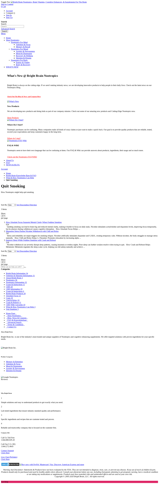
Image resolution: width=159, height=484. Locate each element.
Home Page (11, 313)
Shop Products (13, 118)
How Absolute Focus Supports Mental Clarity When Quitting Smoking (34, 222)
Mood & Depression (14, 366)
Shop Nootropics (14, 316)
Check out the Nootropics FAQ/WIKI (22, 157)
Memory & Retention (14, 362)
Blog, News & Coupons (17, 318)
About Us (10, 160)
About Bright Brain (14, 278)
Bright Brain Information (17, 273)
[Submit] (25, 267)
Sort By (4, 205)
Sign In (9, 15)
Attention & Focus (13, 364)
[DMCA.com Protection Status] (10, 464)
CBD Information (14, 289)
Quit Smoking (12, 309)
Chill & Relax (12, 300)
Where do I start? (14, 138)
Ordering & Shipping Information (20, 276)
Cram (9, 298)
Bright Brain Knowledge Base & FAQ (21, 175)
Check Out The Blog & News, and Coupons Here (24, 96)
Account (9, 11)
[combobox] (12, 26)
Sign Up (9, 17)
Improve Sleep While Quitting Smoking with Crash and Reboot (31, 240)
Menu (3, 34)
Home (8, 173)
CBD (9, 287)
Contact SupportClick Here (7, 452)
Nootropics (11, 280)
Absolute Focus (13, 296)
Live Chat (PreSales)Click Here (9, 458)
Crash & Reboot (13, 302)
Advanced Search (8, 29)
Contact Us (11, 327)
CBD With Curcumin (15, 305)
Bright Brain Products (16, 293)
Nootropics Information (16, 282)
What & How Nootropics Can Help (20, 178)
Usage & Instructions (15, 285)
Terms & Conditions (15, 325)
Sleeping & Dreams (13, 371)
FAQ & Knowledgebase (17, 320)
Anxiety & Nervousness (15, 368)
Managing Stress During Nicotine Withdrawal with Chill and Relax (32, 231)
